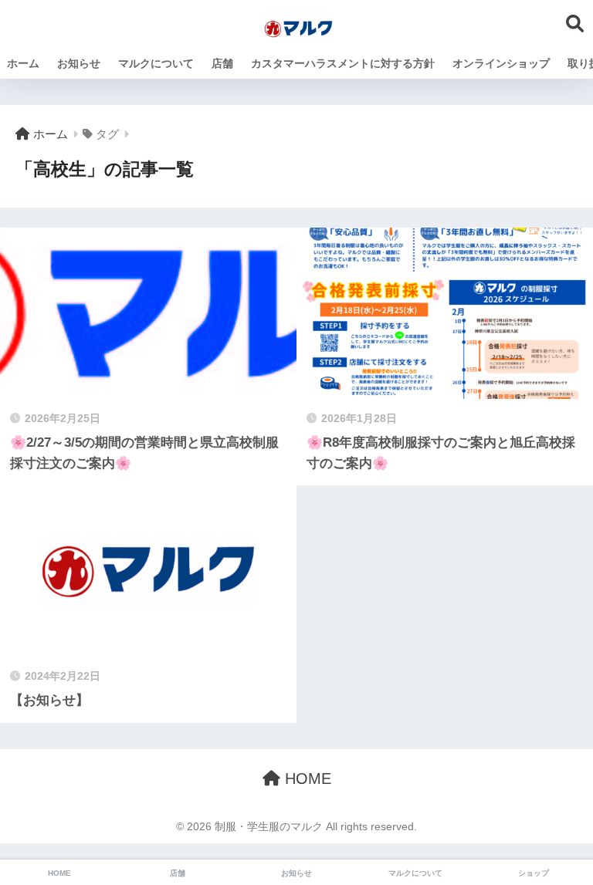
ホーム (23, 63)
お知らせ (78, 63)
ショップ (533, 873)
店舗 (222, 63)
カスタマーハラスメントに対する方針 (343, 63)
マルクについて (156, 63)
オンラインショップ (501, 63)
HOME (305, 778)
